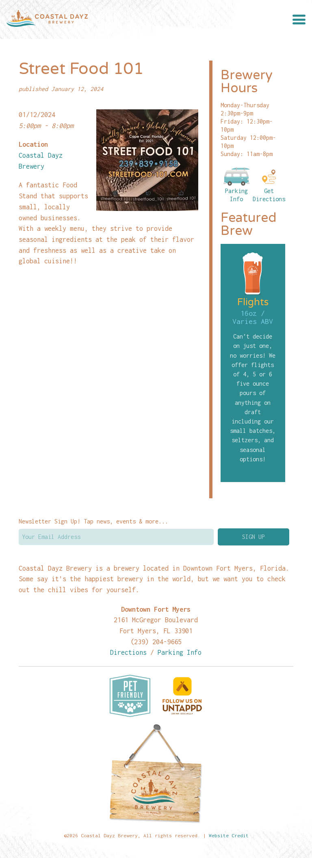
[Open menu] (299, 19)
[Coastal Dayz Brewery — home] (47, 19)
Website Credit (229, 835)
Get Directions (269, 194)
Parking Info (236, 194)
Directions (128, 652)
